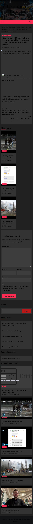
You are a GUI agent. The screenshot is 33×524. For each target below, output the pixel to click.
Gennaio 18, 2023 (15, 47)
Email (19, 269)
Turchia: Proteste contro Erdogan (12, 331)
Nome (4, 269)
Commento (6, 246)
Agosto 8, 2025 (13, 394)
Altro (4, 386)
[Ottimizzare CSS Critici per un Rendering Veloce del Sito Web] (16, 377)
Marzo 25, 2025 (7, 160)
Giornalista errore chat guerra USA (12, 336)
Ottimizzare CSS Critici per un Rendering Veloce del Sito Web (14, 324)
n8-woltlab (6, 159)
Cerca (3, 305)
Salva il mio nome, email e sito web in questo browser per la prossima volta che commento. (16, 288)
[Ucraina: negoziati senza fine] (16, 497)
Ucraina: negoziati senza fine (10, 347)
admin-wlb (6, 47)
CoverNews (25, 519)
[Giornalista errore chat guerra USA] (8, 175)
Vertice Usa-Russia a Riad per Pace (12, 341)
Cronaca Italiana (16, 8)
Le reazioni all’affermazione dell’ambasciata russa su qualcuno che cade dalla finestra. (17, 119)
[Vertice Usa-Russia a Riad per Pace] (8, 208)
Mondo (9, 35)
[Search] (30, 21)
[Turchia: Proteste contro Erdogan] (8, 142)
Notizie (4, 35)
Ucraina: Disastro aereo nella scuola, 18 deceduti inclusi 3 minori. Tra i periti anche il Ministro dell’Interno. (15, 111)
